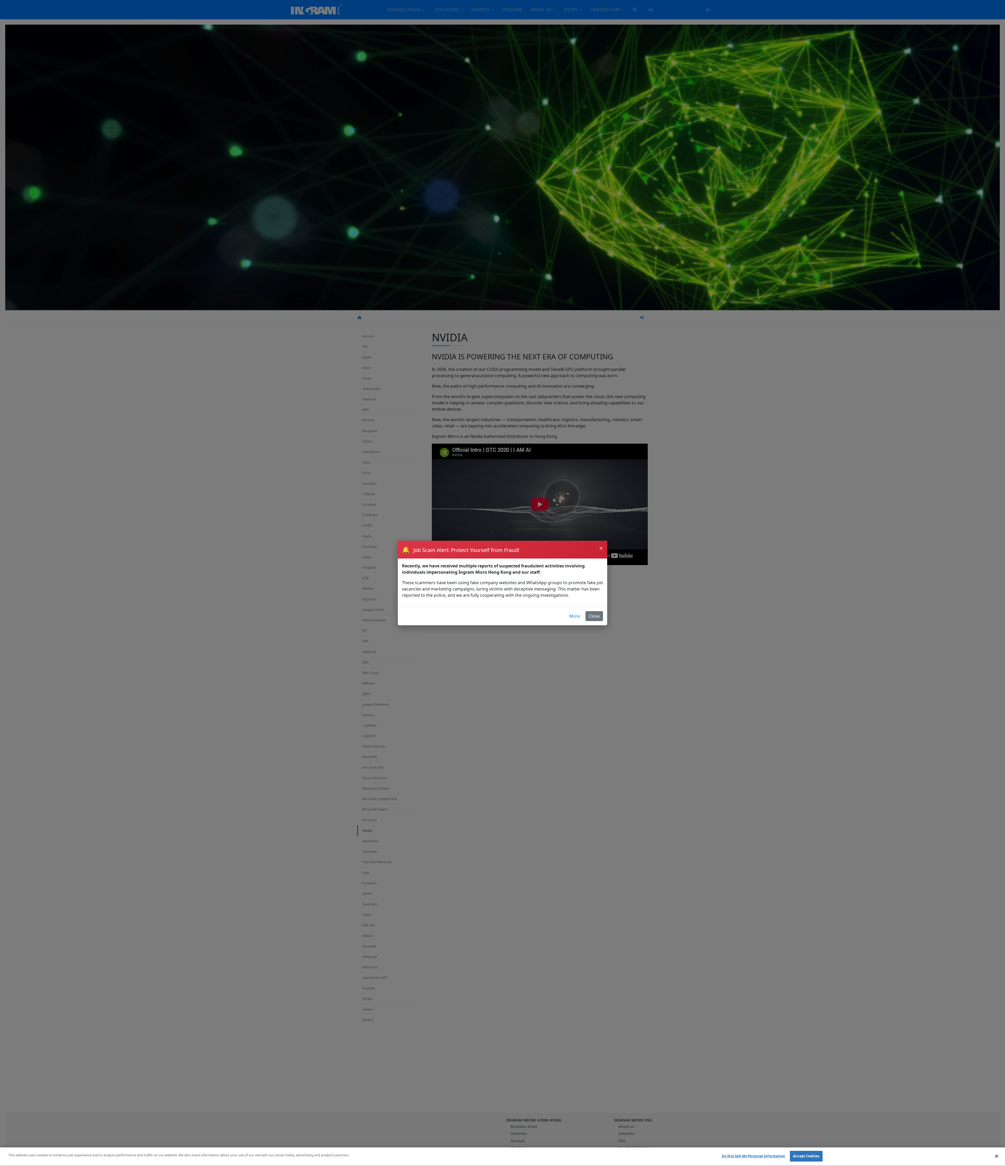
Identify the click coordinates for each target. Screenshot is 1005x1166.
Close (594, 616)
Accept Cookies (806, 1156)
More (574, 616)
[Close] (996, 1156)
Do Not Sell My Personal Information (753, 1156)
